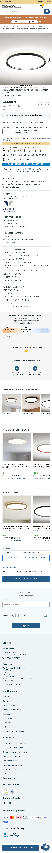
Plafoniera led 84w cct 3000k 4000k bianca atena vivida (15, 466)
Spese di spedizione (10, 774)
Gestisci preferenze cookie (13, 731)
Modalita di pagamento (12, 765)
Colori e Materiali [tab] (14, 233)
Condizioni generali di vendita (14, 752)
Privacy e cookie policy (12, 710)
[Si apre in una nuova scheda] (5, 792)
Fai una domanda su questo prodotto (26, 558)
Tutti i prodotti (8, 727)
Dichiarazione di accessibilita (14, 743)
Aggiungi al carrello (20, 848)
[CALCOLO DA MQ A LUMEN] (17, 368)
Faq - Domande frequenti (13, 748)
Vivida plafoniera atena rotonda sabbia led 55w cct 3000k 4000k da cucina (15, 528)
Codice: (24, 22)
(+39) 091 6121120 (12, 658)
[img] (19, 106)
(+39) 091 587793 (12, 685)
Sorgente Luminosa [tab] (15, 249)
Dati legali (6, 714)
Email (4, 600)
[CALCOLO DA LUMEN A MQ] (35, 368)
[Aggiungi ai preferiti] (42, 848)
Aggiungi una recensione (26, 579)
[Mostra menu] (48, 6)
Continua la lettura (10, 187)
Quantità (5, 127)
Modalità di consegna (11, 769)
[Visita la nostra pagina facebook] (4, 803)
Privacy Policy (8, 616)
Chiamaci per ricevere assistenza (27, 164)
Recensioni (7, 718)
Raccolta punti (8, 778)
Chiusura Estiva (8, 705)
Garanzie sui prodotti (11, 756)
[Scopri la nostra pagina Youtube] (10, 803)
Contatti (6, 643)
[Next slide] (49, 60)
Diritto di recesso (9, 761)
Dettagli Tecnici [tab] (13, 217)
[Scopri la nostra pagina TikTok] (15, 803)
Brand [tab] (8, 194)
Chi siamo (6, 701)
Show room (7, 723)
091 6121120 (26, 169)
